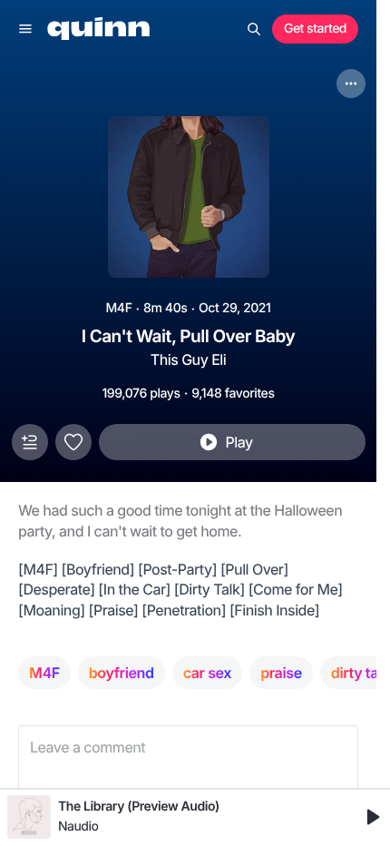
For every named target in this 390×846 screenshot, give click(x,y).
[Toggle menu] (25, 29)
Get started (315, 28)
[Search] (253, 29)
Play (238, 442)
